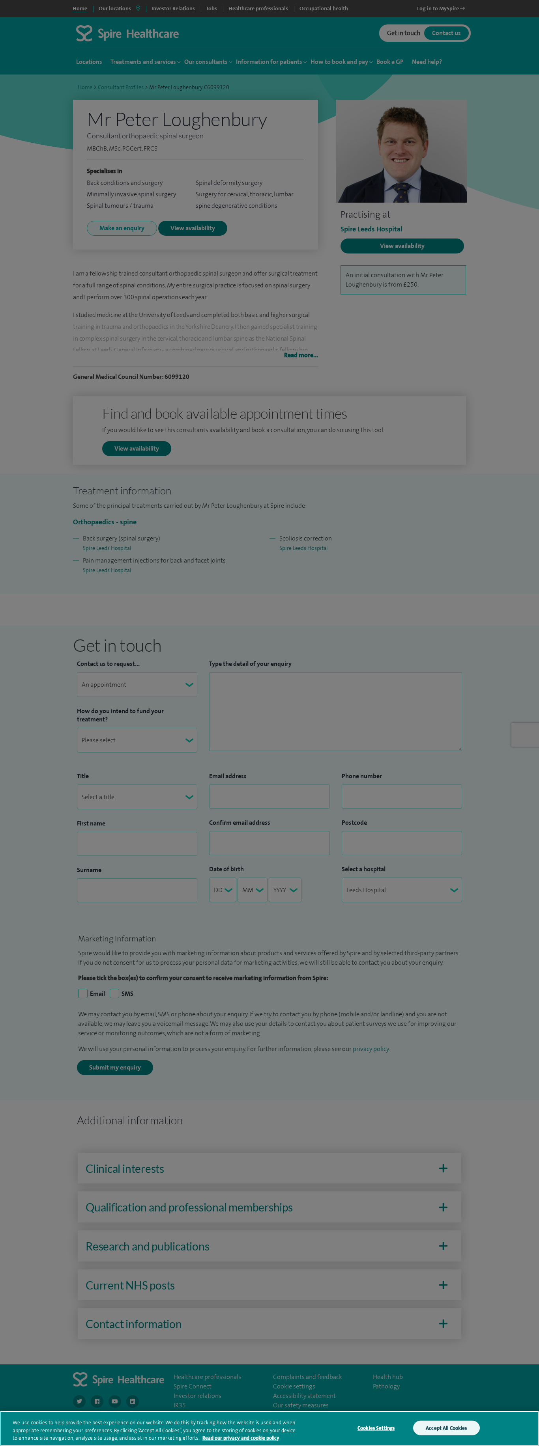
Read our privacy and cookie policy (240, 1438)
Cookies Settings (376, 1427)
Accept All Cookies (446, 1427)
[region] (269, 1428)
